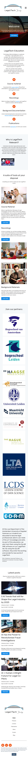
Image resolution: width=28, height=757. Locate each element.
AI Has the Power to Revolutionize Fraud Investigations (10, 637)
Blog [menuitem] (14, 735)
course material (15, 87)
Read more (5, 615)
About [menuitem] (14, 729)
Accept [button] (14, 754)
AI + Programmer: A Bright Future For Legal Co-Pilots (11, 676)
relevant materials (9, 115)
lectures (18, 101)
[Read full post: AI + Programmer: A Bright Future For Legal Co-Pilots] (14, 664)
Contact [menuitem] (14, 732)
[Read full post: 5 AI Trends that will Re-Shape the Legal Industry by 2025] (14, 587)
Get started (14, 35)
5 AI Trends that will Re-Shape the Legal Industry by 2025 (13, 599)
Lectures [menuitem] (14, 723)
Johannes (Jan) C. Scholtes (7, 605)
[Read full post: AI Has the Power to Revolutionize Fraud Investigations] (14, 626)
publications (13, 126)
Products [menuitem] (14, 720)
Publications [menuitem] (14, 726)
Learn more (5, 222)
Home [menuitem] (14, 717)
